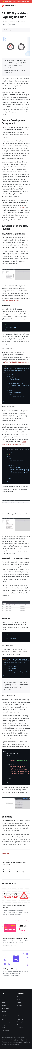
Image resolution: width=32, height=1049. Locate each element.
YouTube (19, 1005)
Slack (18, 999)
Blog (3, 1019)
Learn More (25, 1)
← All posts (5, 853)
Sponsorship (5, 1008)
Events (3, 1002)
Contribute (20, 1027)
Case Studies (5, 1030)
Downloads (20, 1022)
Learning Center (6, 1022)
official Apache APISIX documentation (16, 362)
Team (18, 1025)
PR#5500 (23, 207)
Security (4, 1005)
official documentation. (11, 300)
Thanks (4, 1011)
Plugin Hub (20, 1019)
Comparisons (5, 1025)
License (4, 999)
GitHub (19, 997)
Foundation (5, 997)
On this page (8, 30)
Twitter (19, 1002)
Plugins (4, 24)
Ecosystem (12, 24)
